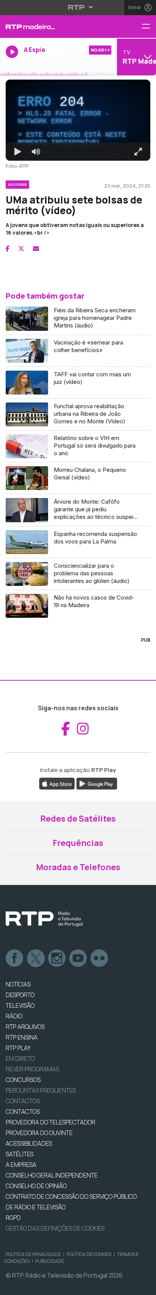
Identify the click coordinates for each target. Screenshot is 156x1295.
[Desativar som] (30, 1286)
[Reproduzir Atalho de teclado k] (12, 1286)
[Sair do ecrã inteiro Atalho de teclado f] (144, 1286)
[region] (78, 647)
